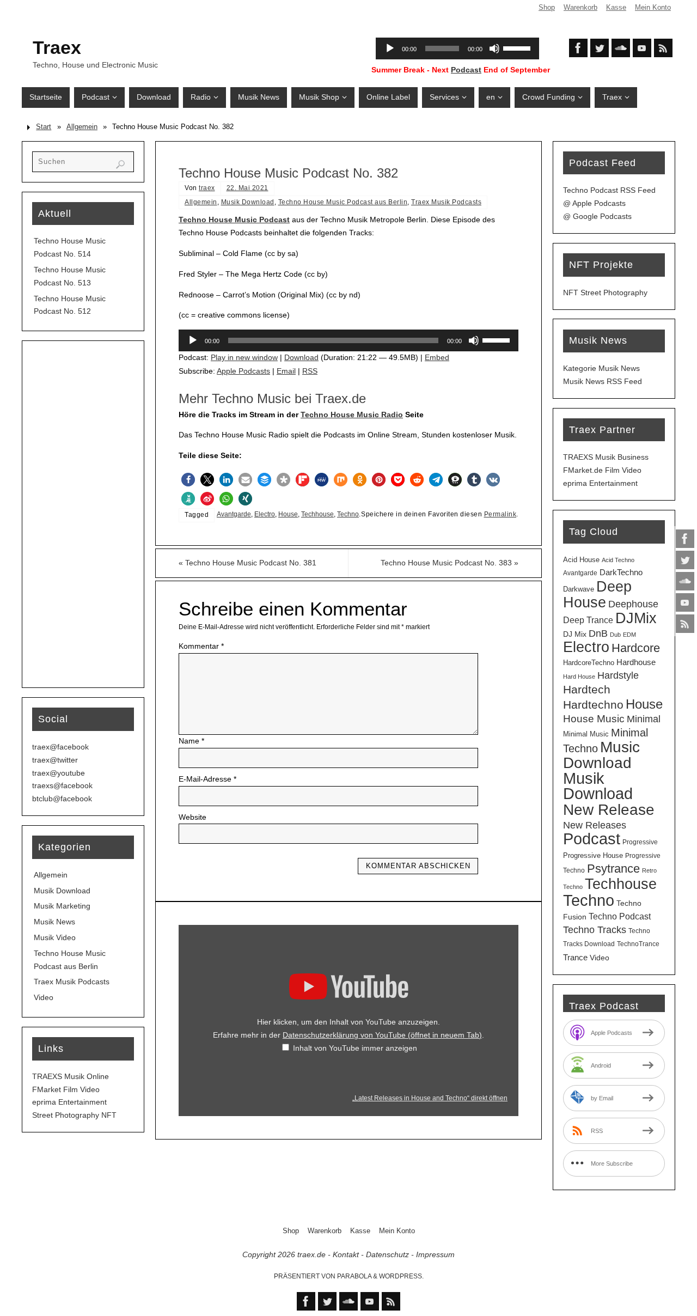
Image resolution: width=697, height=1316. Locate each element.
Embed (437, 357)
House (288, 514)
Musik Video (55, 937)
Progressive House (593, 855)
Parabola (354, 1276)
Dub (615, 634)
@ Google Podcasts (597, 216)
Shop (547, 7)
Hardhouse (636, 662)
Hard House (579, 676)
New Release (609, 809)
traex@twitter (55, 760)
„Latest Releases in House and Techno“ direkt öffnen (430, 1098)
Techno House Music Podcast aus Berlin (343, 202)
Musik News (54, 921)
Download (301, 357)
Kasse (616, 7)
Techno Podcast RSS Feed (609, 190)
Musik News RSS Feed (602, 381)
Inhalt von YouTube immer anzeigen (355, 1048)
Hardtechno (593, 704)
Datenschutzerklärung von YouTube (382, 1035)
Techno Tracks (594, 929)
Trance (575, 957)
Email (286, 371)
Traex (57, 47)
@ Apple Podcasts (594, 203)
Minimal (644, 718)
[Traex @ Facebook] (685, 538)
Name (191, 740)
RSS (309, 371)
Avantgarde (234, 514)
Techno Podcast (620, 916)
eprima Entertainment (69, 1102)
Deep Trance (588, 620)
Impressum (435, 1254)
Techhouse (317, 514)
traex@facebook (60, 746)
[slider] (497, 339)
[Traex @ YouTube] (685, 602)
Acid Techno (618, 560)
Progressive (640, 842)
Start (43, 127)
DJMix (636, 618)
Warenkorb (580, 7)
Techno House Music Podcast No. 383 (449, 562)
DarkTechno (621, 572)
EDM (629, 634)
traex (207, 188)
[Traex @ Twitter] (685, 560)
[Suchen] (120, 164)
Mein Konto (653, 7)
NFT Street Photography (605, 292)
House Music (594, 718)
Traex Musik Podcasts (446, 202)
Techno (348, 514)
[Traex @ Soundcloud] (685, 581)
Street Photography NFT (74, 1115)
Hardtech (586, 689)
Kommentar (201, 646)
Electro (264, 514)
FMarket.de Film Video (602, 470)
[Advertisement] (83, 514)
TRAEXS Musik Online (70, 1076)
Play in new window (244, 357)
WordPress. (401, 1276)
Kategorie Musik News (601, 368)
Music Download (601, 755)
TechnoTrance (638, 944)
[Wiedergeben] (192, 340)
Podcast (466, 69)
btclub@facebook (62, 798)
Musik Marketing (62, 905)
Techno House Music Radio (352, 414)
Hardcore (636, 648)
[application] (348, 340)
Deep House (597, 594)
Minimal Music (586, 734)
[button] (188, 479)
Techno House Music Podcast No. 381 (247, 562)
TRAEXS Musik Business (606, 457)
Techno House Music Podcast (234, 219)
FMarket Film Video (66, 1089)
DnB (598, 633)
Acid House (581, 560)
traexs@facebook (62, 785)
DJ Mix (574, 634)
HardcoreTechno (588, 663)
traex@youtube (58, 773)
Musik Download (247, 202)
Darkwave (578, 589)
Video (43, 997)
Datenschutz (387, 1254)
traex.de (311, 1254)
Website (192, 817)
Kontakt (346, 1254)
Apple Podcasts (243, 371)
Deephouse (633, 604)
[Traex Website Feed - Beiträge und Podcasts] (685, 623)
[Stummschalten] (473, 340)
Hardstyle (618, 675)
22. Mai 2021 (247, 188)
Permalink (500, 514)
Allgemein (81, 127)
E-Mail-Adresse (207, 779)
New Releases (594, 825)
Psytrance (613, 868)
